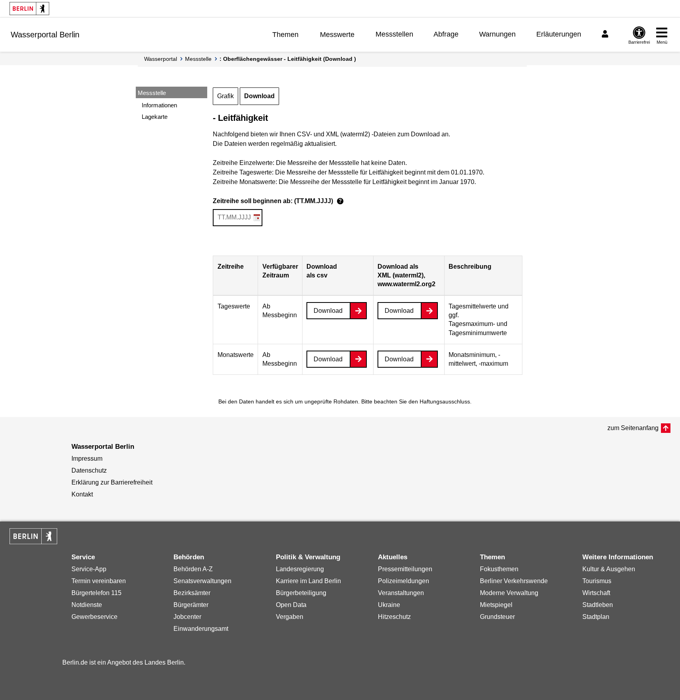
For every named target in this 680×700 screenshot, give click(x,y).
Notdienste (86, 604)
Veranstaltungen (401, 592)
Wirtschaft (596, 592)
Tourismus (596, 581)
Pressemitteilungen (405, 569)
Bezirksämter (191, 592)
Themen (285, 35)
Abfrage (445, 34)
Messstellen (394, 34)
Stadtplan (595, 616)
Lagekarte (155, 116)
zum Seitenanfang (633, 428)
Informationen (159, 105)
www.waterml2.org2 (406, 284)
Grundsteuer (497, 616)
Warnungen (497, 34)
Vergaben (289, 616)
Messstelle (198, 59)
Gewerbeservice (94, 616)
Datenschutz (89, 470)
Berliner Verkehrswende (514, 581)
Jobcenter (187, 616)
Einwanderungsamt (200, 628)
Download (259, 96)
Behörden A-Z (193, 569)
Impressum (86, 458)
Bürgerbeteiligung (301, 592)
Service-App (88, 569)
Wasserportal (160, 59)
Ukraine (389, 604)
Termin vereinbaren (98, 581)
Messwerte (337, 35)
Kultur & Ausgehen (608, 569)
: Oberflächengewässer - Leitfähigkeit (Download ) (288, 59)
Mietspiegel (496, 604)
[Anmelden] (606, 34)
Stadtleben (597, 604)
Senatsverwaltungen (202, 581)
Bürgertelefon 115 (96, 592)
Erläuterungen (558, 34)
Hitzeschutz (394, 616)
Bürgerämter (190, 604)
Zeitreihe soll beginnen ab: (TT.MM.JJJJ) (277, 201)
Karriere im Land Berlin (308, 581)
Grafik (225, 96)
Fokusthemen (499, 569)
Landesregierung (300, 569)
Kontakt (82, 494)
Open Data (291, 604)
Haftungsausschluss (445, 401)
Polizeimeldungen (403, 581)
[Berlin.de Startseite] (29, 8)
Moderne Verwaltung (509, 592)
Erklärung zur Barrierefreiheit (111, 482)
